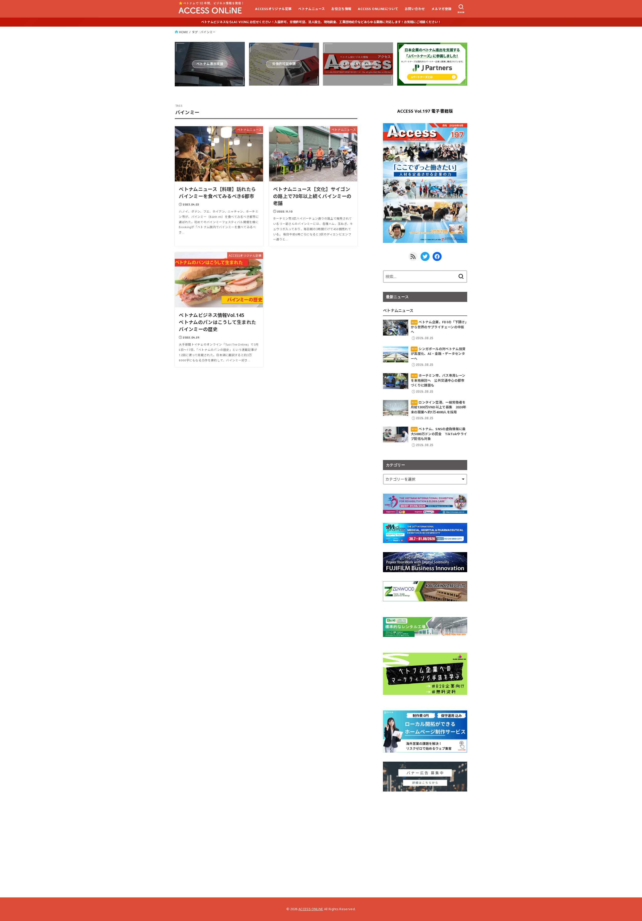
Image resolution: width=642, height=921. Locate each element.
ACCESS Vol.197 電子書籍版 (425, 111)
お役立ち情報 (341, 9)
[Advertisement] (425, 836)
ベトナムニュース (311, 9)
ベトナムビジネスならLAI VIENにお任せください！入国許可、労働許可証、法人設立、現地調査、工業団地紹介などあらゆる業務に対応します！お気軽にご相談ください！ (321, 22)
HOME (183, 32)
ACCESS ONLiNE (310, 909)
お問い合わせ (415, 9)
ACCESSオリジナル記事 (273, 9)
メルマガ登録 (441, 9)
